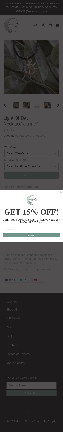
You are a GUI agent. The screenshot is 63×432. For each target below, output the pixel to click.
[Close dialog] (61, 192)
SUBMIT (31, 235)
